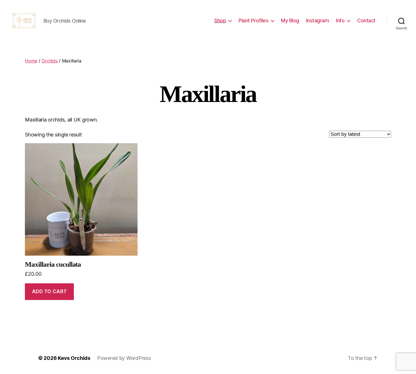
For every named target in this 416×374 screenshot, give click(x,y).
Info (340, 20)
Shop (220, 20)
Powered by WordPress (124, 358)
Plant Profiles (253, 20)
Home (31, 61)
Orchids (49, 61)
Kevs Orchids (74, 358)
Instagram (317, 20)
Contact (366, 20)
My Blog (290, 20)
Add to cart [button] (49, 291)
